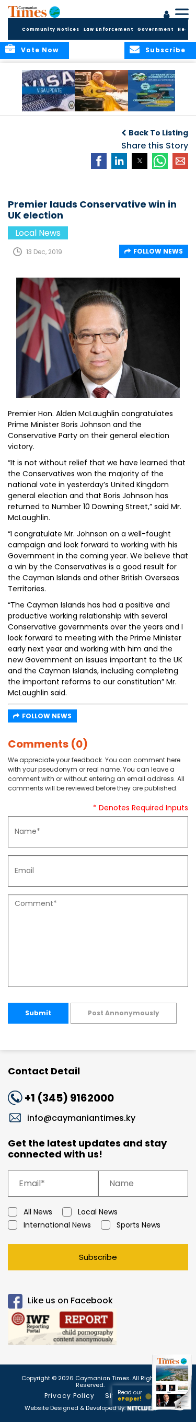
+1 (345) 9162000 (69, 1098)
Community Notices (50, 29)
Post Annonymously (123, 1012)
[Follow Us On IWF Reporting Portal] (98, 1329)
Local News (98, 1212)
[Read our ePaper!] (172, 1410)
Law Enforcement (108, 29)
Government (155, 29)
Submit (38, 1012)
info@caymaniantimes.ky (81, 1118)
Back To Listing (158, 133)
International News (57, 1225)
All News (38, 1212)
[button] (49, 90)
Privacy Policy (69, 1395)
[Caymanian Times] (34, 11)
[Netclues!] (141, 1407)
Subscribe (98, 1257)
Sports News (138, 1225)
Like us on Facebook (70, 1300)
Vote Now (40, 49)
